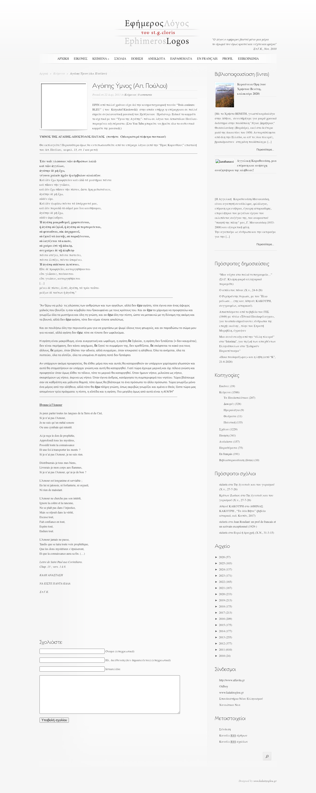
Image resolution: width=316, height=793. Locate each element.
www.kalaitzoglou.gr (231, 692)
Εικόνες (224, 386)
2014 (225, 631)
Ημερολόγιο (232, 410)
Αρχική (63, 58)
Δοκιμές (229, 404)
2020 (225, 594)
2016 (225, 619)
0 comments (145, 94)
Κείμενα (59, 73)
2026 (225, 557)
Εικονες (80, 58)
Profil (227, 58)
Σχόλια (224, 429)
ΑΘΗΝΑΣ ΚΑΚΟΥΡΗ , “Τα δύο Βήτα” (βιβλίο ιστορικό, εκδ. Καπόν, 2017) (242, 510)
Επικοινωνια (248, 58)
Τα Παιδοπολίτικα (236, 397)
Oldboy (223, 686)
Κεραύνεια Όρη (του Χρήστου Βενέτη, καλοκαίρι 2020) (251, 89)
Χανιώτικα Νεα (229, 705)
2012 (225, 643)
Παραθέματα (228, 448)
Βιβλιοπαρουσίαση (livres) (236, 460)
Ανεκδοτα (156, 58)
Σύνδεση (225, 729)
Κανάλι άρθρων (233, 735)
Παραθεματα (181, 58)
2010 (225, 656)
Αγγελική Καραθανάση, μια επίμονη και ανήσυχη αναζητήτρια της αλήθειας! (245, 165)
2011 (225, 649)
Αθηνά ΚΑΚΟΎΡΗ (231, 506)
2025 (225, 563)
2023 (225, 575)
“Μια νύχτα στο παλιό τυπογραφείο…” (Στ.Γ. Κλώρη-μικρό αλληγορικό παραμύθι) (245, 279)
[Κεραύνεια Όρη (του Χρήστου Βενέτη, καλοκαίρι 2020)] (225, 106)
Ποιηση (137, 58)
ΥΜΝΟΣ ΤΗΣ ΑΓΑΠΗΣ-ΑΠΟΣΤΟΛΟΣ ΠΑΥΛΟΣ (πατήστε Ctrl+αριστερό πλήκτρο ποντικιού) (103, 136)
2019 (225, 600)
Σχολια (120, 58)
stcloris (223, 484)
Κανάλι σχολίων (233, 741)
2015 (225, 625)
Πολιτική (230, 422)
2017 (225, 612)
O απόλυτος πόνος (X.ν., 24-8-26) (240, 290)
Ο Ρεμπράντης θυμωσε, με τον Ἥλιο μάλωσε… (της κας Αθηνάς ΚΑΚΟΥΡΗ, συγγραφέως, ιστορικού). (245, 300)
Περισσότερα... (265, 149)
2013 (225, 637)
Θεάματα (230, 416)
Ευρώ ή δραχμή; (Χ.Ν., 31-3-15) (254, 532)
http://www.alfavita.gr (232, 680)
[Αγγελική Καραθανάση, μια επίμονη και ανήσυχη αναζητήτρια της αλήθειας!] (225, 161)
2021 (225, 588)
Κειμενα (100, 58)
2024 (225, 569)
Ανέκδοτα (226, 441)
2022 (225, 582)
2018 (225, 606)
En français (207, 58)
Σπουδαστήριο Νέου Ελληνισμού (241, 698)
